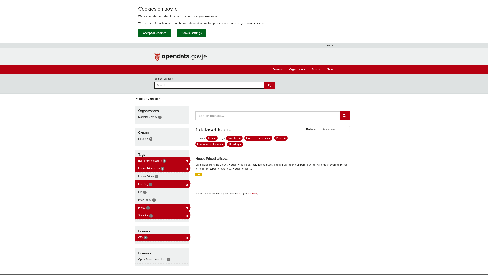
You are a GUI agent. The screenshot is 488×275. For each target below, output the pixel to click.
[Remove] (215, 138)
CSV (198, 174)
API (241, 193)
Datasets (278, 69)
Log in (330, 45)
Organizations (297, 69)
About (330, 69)
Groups (316, 69)
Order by (311, 129)
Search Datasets (164, 78)
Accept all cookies (154, 33)
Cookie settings (191, 33)
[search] (345, 115)
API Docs (252, 193)
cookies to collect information (166, 16)
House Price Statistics (211, 158)
